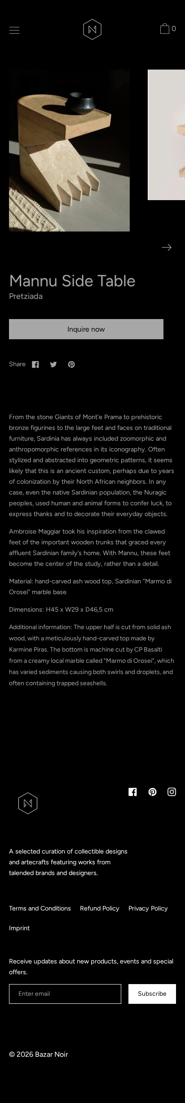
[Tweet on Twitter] (53, 364)
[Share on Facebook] (35, 364)
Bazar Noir (51, 1054)
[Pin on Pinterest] (71, 364)
